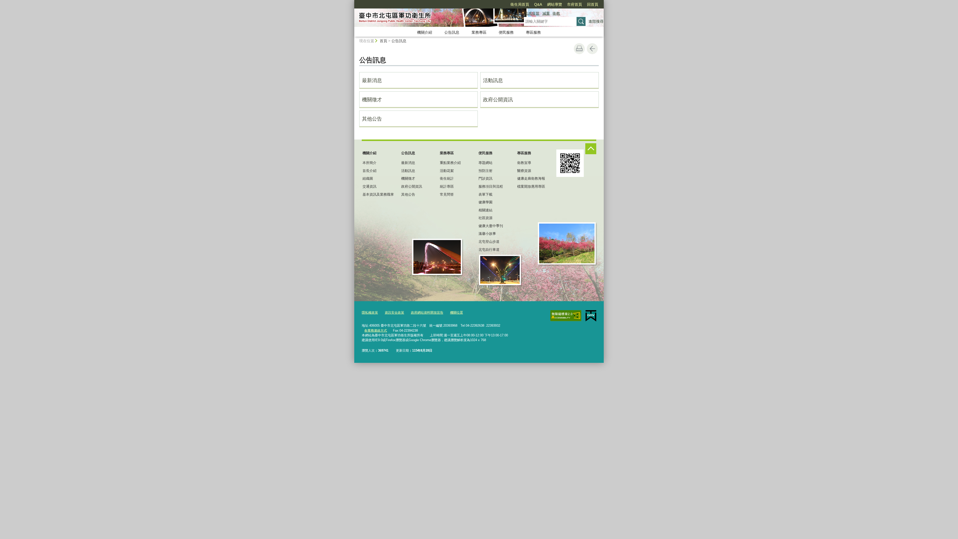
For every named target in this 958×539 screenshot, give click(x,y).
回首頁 (592, 4)
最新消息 (372, 80)
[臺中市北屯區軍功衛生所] (433, 18)
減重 (546, 13)
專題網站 (485, 163)
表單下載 (485, 194)
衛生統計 (447, 178)
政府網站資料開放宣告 (427, 312)
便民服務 (506, 32)
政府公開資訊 (498, 99)
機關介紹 (424, 32)
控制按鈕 (590, 148)
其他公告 (372, 119)
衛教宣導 (524, 163)
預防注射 (485, 171)
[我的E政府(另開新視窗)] (591, 316)
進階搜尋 (596, 21)
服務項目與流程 (491, 186)
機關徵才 (372, 99)
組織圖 (367, 178)
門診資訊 (485, 178)
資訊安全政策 (394, 312)
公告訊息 (451, 32)
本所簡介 (369, 163)
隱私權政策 (370, 312)
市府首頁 (574, 4)
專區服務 (533, 32)
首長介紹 (369, 171)
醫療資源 (524, 171)
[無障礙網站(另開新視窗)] (565, 315)
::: (352, 2)
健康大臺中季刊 (491, 226)
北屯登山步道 (489, 242)
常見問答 (447, 194)
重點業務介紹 (450, 163)
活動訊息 (493, 80)
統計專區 (447, 186)
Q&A (538, 4)
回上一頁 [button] (592, 48)
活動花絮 (447, 171)
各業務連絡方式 (375, 330)
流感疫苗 (531, 13)
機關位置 (456, 312)
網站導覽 (554, 4)
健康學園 (485, 202)
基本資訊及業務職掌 (378, 194)
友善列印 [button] (579, 48)
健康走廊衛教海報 (531, 178)
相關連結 (485, 210)
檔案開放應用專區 (531, 186)
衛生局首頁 (519, 4)
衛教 (556, 13)
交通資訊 (369, 186)
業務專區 (479, 32)
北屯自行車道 (489, 250)
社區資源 (485, 218)
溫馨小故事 (487, 234)
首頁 (383, 41)
